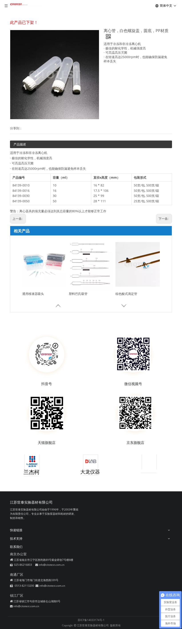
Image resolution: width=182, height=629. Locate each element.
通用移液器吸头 (33, 294)
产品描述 (20, 144)
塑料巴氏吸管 (78, 294)
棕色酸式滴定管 (126, 294)
